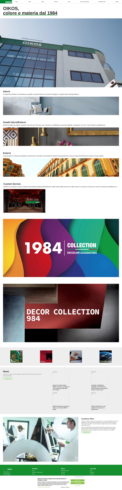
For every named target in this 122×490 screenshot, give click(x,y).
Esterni (33, 474)
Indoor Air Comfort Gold (84, 1)
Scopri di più (8, 378)
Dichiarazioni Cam (65, 470)
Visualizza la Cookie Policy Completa (44, 487)
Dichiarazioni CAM (102, 1)
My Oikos (92, 474)
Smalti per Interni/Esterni (37, 472)
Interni (33, 470)
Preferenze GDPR (77, 485)
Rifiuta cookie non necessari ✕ (79, 476)
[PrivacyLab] (67, 487)
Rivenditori (92, 472)
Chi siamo (63, 472)
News (91, 470)
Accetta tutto (77, 480)
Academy (63, 474)
